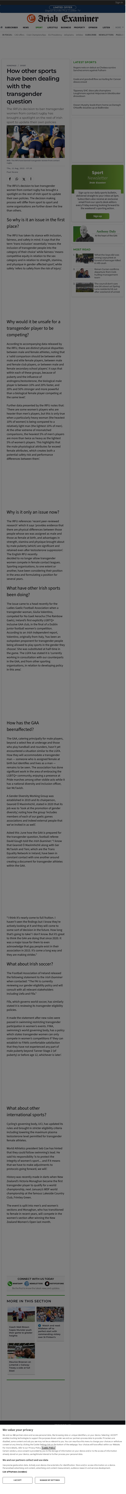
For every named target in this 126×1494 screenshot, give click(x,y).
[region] (62, 1455)
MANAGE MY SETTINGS (50, 1480)
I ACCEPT (18, 1480)
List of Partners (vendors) (15, 1471)
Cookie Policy (48, 1447)
